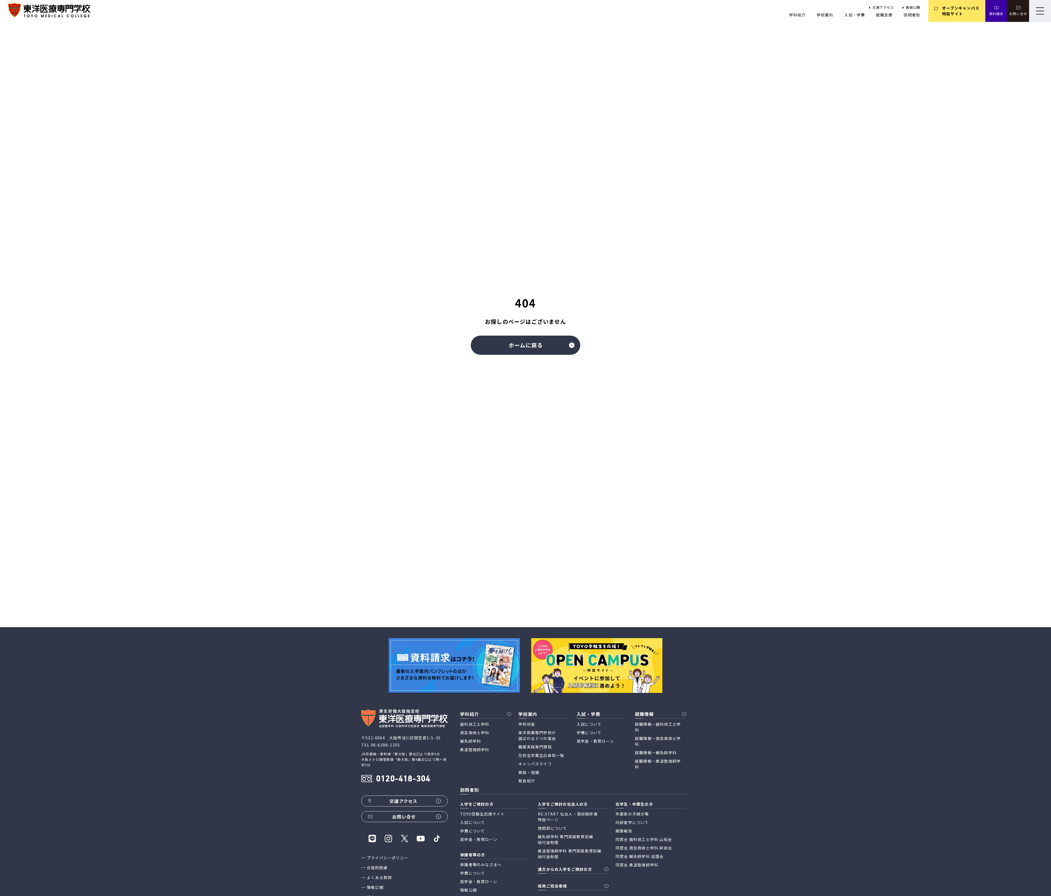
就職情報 (644, 714)
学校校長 (526, 724)
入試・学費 (854, 15)
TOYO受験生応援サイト (482, 814)
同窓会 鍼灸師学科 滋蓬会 (640, 856)
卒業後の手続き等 (632, 814)
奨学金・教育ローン (595, 741)
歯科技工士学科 (474, 724)
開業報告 (624, 831)
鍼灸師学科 (470, 741)
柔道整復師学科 (474, 749)
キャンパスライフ (535, 764)
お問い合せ (1018, 13)
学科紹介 (797, 15)
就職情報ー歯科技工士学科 (658, 727)
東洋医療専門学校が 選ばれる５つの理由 (537, 735)
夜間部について (552, 828)
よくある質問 (379, 877)
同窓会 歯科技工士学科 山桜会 (644, 839)
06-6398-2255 (385, 745)
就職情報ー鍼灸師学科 (656, 752)
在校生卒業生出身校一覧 (541, 755)
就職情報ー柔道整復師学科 (658, 764)
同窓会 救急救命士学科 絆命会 (644, 848)
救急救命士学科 (474, 732)
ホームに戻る (526, 345)
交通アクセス (883, 7)
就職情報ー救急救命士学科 (658, 741)
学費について (589, 732)
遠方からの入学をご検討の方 (565, 869)
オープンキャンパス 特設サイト (960, 10)
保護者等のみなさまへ (481, 864)
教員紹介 (526, 780)
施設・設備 (528, 772)
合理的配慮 (377, 867)
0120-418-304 (403, 779)
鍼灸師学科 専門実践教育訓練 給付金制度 (565, 839)
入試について (589, 724)
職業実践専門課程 (535, 747)
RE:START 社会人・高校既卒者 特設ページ (568, 816)
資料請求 (996, 13)
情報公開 (913, 7)
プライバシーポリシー (387, 857)
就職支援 (884, 15)
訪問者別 (911, 15)
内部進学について (632, 822)
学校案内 (825, 15)
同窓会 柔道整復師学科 (637, 865)
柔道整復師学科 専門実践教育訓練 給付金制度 (569, 853)
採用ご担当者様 (552, 886)
